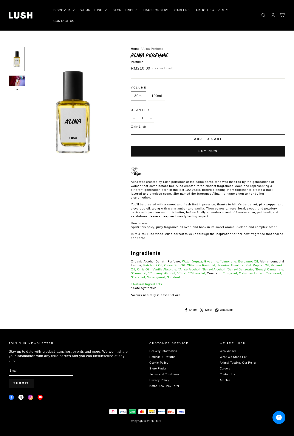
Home (135, 48)
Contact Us (227, 374)
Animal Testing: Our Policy (238, 362)
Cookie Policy (158, 362)
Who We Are (228, 351)
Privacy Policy (159, 380)
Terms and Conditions (164, 374)
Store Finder (157, 368)
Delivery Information (163, 351)
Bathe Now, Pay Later (164, 386)
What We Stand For (233, 356)
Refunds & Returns (162, 356)
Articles (225, 380)
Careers (225, 368)
